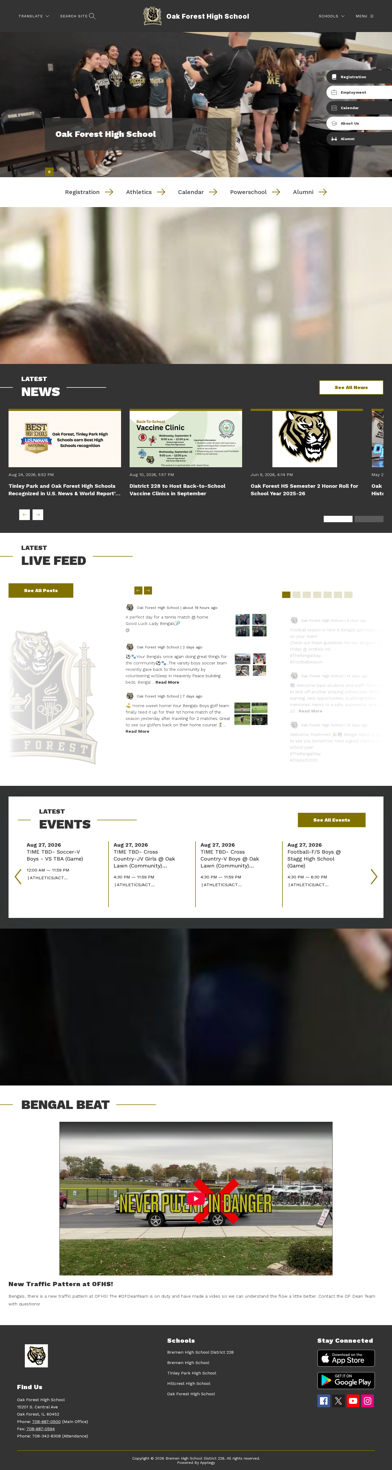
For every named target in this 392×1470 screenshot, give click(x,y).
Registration (82, 192)
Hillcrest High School (188, 1383)
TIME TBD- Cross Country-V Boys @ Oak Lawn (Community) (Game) (230, 859)
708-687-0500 (46, 1421)
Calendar (191, 192)
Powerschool (248, 192)
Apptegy (207, 1462)
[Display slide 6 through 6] (338, 595)
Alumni (303, 192)
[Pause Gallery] (49, 172)
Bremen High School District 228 (200, 1352)
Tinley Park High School (191, 1373)
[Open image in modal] (242, 619)
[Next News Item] (38, 514)
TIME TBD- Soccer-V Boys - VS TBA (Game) (56, 855)
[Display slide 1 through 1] (286, 595)
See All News (351, 387)
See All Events (331, 820)
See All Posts (41, 590)
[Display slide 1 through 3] (338, 519)
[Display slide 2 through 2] (297, 595)
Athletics (139, 192)
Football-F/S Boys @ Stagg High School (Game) (314, 859)
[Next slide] (148, 590)
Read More (167, 682)
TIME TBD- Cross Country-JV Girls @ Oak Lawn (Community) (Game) (144, 859)
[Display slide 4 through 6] (369, 519)
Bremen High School (188, 1362)
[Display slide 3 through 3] (307, 595)
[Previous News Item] (24, 514)
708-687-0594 (40, 1428)
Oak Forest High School (191, 1393)
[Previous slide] (138, 590)
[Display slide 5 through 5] (327, 595)
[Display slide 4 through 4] (317, 595)
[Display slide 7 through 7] (348, 595)
